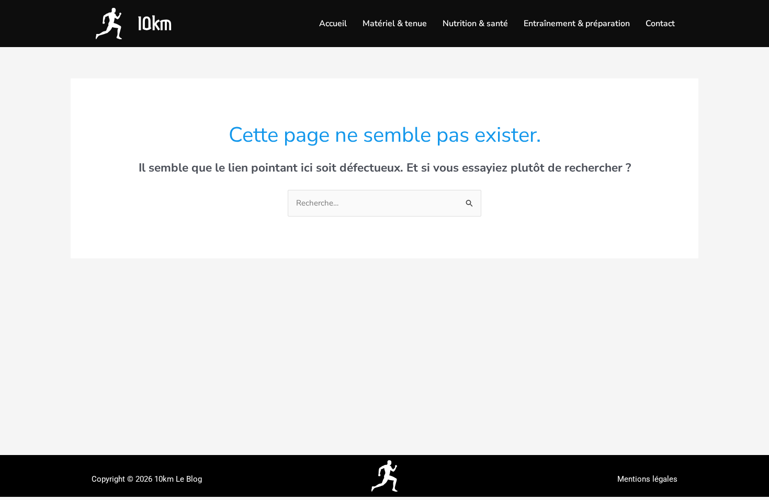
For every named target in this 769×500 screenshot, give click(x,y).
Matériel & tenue (395, 23)
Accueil (333, 23)
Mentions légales (647, 479)
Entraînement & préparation (577, 23)
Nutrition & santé (475, 23)
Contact (660, 23)
